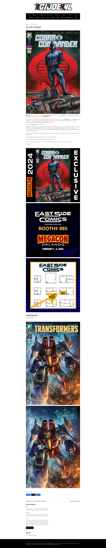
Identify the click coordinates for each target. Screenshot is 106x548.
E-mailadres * (28, 512)
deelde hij (75, 119)
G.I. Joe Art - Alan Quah (33, 24)
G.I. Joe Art (62, 115)
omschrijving (33, 124)
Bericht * (27, 518)
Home (27, 24)
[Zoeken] (76, 17)
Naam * (27, 507)
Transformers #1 (67, 119)
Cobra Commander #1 (46, 115)
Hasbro (50, 543)
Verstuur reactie (30, 528)
